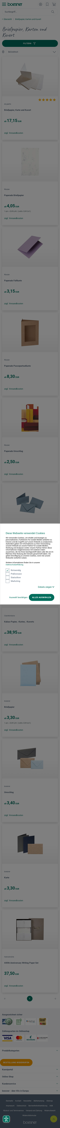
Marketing (15, 581)
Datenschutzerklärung (14, 565)
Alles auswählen (41, 597)
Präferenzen (16, 574)
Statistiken (16, 577)
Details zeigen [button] (45, 587)
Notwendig (16, 570)
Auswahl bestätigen (18, 597)
